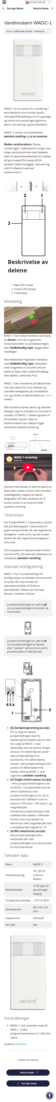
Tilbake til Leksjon (28, 1059)
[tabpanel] (28, 541)
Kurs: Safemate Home (19, 31)
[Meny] (4, 2)
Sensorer (40, 31)
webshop (20, 1044)
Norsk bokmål (37, 2)
